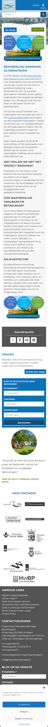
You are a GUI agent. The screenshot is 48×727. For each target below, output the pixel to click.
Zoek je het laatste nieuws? (16, 601)
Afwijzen (24, 711)
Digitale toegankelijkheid (15, 595)
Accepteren (24, 704)
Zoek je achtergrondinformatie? (18, 607)
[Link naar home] (8, 6)
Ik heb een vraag (35, 372)
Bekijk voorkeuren (24, 718)
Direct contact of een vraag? (16, 610)
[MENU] (43, 5)
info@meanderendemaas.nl (16, 660)
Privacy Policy (24, 724)
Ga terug (10, 30)
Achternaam (10, 410)
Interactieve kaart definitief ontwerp (20, 604)
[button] (44, 687)
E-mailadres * (11, 388)
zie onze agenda (33, 638)
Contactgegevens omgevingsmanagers (22, 655)
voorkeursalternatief (18, 117)
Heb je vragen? (9, 598)
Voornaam (9, 399)
